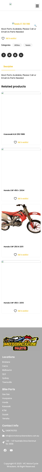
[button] (37, 5)
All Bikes (17, 45)
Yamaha (27, 45)
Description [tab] (8, 66)
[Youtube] (11, 450)
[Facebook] (5, 450)
